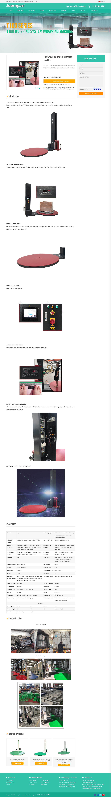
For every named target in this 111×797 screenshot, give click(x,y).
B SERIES (44, 784)
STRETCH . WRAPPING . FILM (67, 786)
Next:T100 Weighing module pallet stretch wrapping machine (59, 88)
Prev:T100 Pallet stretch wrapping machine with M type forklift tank (60, 87)
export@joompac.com (78, 6)
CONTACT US (94, 10)
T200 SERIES (45, 780)
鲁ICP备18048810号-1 (44, 794)
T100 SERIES (29, 14)
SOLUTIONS (32, 10)
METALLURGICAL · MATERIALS (68, 782)
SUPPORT (63, 10)
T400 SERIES (45, 782)
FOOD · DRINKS (64, 780)
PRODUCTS (20, 10)
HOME (10, 10)
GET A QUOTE (52, 10)
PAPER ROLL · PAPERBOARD (67, 784)
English (103, 1)
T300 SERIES (33, 782)
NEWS (73, 10)
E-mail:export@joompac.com (60, 81)
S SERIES (32, 784)
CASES (42, 10)
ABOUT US (82, 10)
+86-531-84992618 (98, 6)
